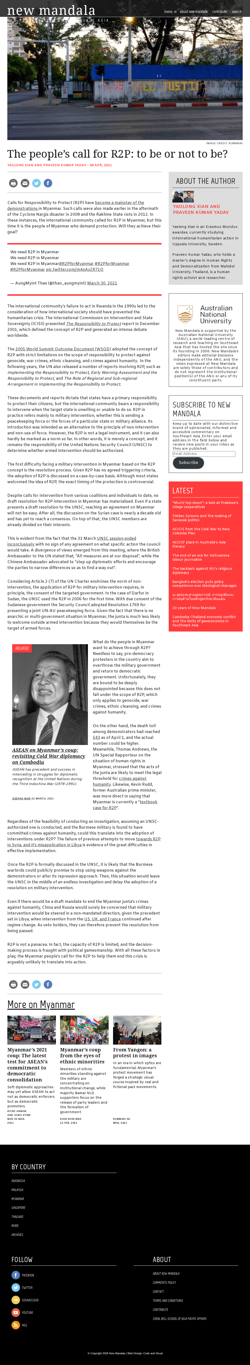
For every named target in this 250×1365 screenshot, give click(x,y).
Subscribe (188, 462)
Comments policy (164, 1283)
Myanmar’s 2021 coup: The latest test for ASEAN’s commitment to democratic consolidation (27, 1065)
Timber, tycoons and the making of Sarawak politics (201, 518)
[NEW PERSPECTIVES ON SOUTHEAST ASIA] (51, 10)
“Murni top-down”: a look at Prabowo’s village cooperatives (205, 505)
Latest (183, 491)
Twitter (26, 1288)
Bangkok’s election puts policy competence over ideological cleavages (204, 584)
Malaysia (17, 1190)
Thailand (17, 1217)
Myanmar (17, 1199)
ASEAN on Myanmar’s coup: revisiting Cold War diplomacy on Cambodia (48, 756)
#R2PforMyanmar (76, 263)
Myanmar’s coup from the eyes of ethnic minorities (82, 1056)
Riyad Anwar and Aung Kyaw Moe (19, 1115)
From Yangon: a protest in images (135, 1053)
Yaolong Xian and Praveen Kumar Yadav (46, 165)
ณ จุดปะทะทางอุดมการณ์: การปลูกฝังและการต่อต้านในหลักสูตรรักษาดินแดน (203, 597)
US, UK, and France (102, 919)
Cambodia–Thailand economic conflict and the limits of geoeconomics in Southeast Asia (204, 621)
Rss (24, 1325)
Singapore (18, 1208)
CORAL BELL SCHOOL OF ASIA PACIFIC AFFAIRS (180, 1319)
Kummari (119, 1119)
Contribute (160, 1310)
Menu (168, 12)
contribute (219, 12)
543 (96, 737)
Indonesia (18, 1181)
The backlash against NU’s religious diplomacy (202, 571)
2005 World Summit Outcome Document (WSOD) (63, 349)
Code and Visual (153, 1353)
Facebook (27, 1275)
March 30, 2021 (102, 283)
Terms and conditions (168, 1301)
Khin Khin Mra (71, 1119)
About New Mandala (194, 12)
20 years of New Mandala (194, 608)
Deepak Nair (21, 798)
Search (236, 12)
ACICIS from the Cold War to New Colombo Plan (201, 532)
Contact (158, 1292)
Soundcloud (30, 1300)
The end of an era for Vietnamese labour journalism (200, 558)
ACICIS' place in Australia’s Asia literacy (199, 545)
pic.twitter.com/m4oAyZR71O (75, 269)
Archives (17, 1235)
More (15, 1226)
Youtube (27, 1313)
